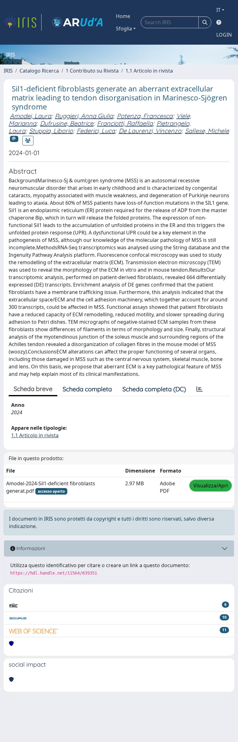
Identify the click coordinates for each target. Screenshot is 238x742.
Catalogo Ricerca (39, 70)
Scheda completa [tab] (87, 389)
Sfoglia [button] (124, 28)
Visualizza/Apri (210, 485)
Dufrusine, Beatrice (66, 123)
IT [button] (218, 10)
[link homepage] (23, 22)
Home (123, 16)
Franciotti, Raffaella (125, 123)
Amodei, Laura (30, 116)
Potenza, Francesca (145, 116)
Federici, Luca (96, 131)
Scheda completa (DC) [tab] (154, 389)
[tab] (199, 389)
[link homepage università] (77, 22)
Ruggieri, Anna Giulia (84, 116)
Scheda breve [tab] (33, 389)
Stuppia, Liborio (51, 131)
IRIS (8, 70)
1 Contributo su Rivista (92, 70)
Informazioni (30, 548)
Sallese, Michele (207, 131)
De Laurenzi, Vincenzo (150, 131)
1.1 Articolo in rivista (149, 70)
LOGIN (224, 34)
